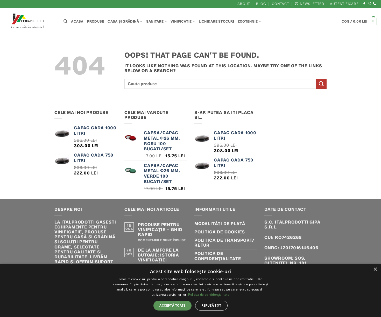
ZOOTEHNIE (248, 21)
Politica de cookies (219, 232)
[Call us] (374, 4)
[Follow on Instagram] (369, 4)
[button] (309, 4)
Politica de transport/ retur (224, 243)
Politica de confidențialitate (217, 256)
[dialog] (190, 290)
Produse (95, 21)
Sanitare (155, 21)
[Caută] (65, 21)
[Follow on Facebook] (364, 4)
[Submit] (321, 84)
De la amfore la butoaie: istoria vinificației (158, 255)
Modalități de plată (219, 223)
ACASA (77, 21)
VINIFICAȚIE (181, 21)
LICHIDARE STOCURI (216, 21)
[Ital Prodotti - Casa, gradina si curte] (30, 21)
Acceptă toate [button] (172, 305)
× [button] (375, 269)
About (243, 4)
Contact (280, 4)
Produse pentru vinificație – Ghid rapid (160, 229)
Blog (261, 4)
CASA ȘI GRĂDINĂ (123, 21)
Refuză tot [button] (211, 305)
